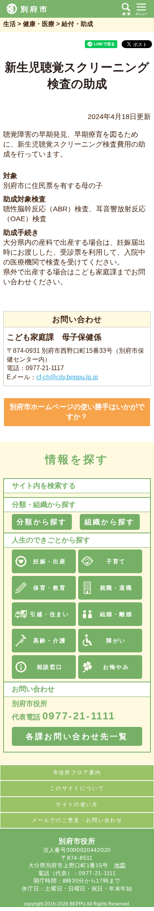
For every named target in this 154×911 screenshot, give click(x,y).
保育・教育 (49, 588)
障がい (116, 640)
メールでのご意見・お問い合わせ (77, 820)
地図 (120, 865)
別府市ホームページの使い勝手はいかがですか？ (77, 412)
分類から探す (42, 522)
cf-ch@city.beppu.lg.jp (67, 377)
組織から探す (110, 522)
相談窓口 (50, 667)
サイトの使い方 (77, 804)
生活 (9, 23)
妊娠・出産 (49, 561)
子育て (116, 561)
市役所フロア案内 (77, 772)
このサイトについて (77, 788)
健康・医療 (38, 23)
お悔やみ (116, 667)
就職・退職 (116, 588)
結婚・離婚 (116, 614)
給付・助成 (77, 23)
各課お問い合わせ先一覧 (77, 736)
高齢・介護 (49, 640)
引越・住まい (49, 614)
